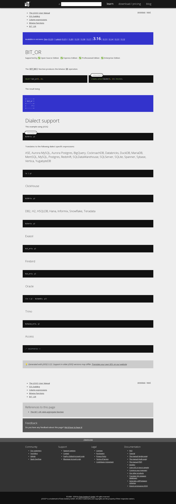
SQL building (34, 16)
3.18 (83, 39)
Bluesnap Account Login (72, 459)
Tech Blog (34, 453)
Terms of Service (102, 459)
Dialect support (42, 120)
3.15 (105, 39)
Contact (66, 453)
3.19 (77, 39)
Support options (69, 451)
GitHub (33, 456)
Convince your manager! (138, 470)
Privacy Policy (101, 456)
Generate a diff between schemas (138, 482)
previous (141, 12)
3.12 (123, 39)
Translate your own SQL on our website (109, 364)
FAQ (130, 451)
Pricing (130, 4)
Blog (148, 4)
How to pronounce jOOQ (138, 486)
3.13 (117, 39)
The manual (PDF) (135, 462)
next (149, 12)
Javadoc (132, 465)
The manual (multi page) (138, 459)
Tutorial (132, 453)
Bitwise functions (36, 23)
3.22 (51, 39)
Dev (46, 39)
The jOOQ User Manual (39, 13)
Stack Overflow (35, 459)
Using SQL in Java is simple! (139, 467)
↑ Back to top (88, 440)
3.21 (64, 39)
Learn (110, 4)
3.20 (71, 39)
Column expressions (38, 19)
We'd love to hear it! (73, 427)
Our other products (136, 473)
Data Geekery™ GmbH (87, 497)
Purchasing (100, 453)
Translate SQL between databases (137, 477)
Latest (58, 39)
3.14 (111, 39)
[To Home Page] (27, 6)
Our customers (35, 451)
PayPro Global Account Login (74, 456)
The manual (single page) (138, 456)
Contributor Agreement (105, 462)
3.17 (89, 39)
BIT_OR (32, 26)
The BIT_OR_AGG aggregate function (47, 412)
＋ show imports (96, 75)
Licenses (99, 451)
